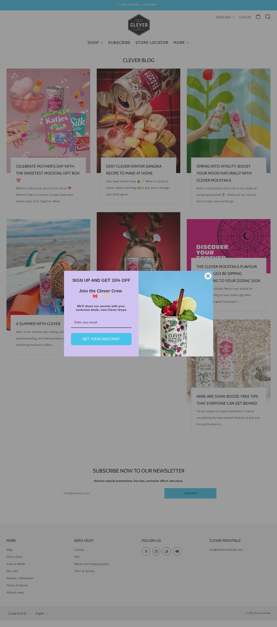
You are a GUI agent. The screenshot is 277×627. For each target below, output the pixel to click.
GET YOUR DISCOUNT (101, 339)
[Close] (208, 276)
